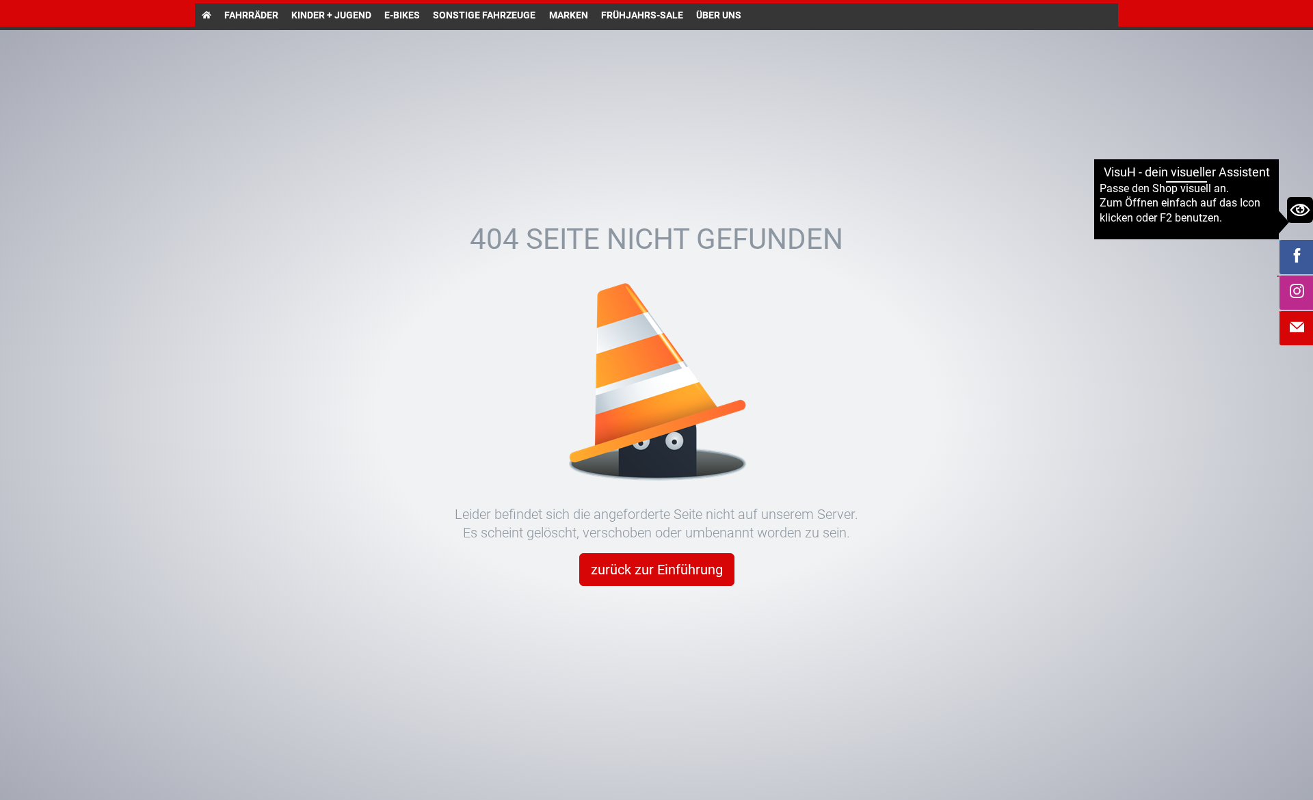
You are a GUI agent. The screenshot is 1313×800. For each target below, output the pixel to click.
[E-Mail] (1296, 328)
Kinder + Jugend (331, 15)
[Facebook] (1296, 257)
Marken (568, 15)
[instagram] (1296, 292)
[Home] (206, 15)
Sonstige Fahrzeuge (484, 15)
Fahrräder (251, 15)
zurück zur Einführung (657, 569)
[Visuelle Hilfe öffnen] (1300, 210)
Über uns (718, 15)
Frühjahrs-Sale (642, 15)
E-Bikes (402, 15)
